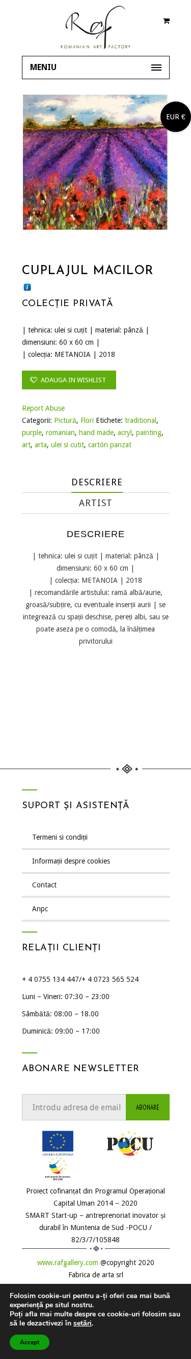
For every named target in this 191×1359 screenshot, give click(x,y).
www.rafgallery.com (67, 1262)
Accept (29, 1342)
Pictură (65, 420)
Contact (44, 885)
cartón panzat (109, 445)
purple (32, 432)
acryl (125, 432)
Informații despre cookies (71, 861)
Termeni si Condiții (60, 837)
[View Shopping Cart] (166, 23)
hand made (96, 432)
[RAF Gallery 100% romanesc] (96, 28)
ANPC (40, 909)
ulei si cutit (67, 445)
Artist (96, 503)
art (26, 445)
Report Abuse (43, 408)
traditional (140, 420)
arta (41, 445)
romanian (60, 432)
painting (148, 432)
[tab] (97, 482)
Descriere (97, 482)
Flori (87, 420)
